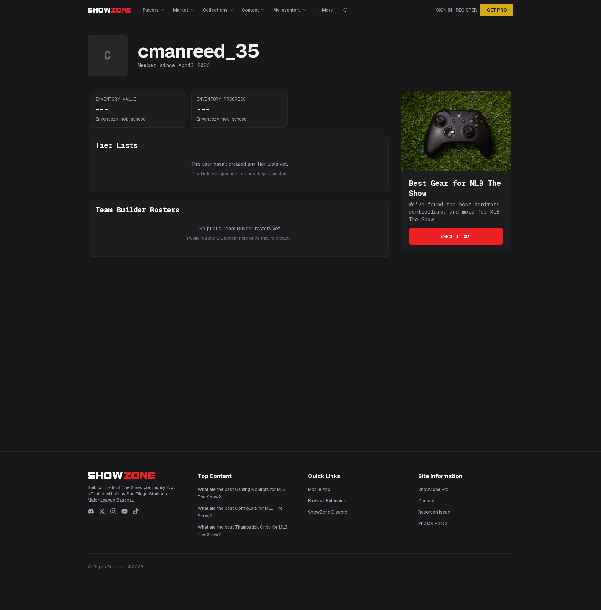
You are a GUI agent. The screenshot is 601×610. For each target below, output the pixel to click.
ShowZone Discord (327, 512)
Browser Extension (327, 500)
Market (180, 10)
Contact (426, 500)
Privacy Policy (432, 523)
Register (466, 10)
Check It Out (456, 236)
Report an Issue (434, 512)
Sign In (444, 10)
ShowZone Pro (433, 489)
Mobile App (319, 489)
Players (151, 10)
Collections (215, 10)
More (327, 10)
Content (250, 10)
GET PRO (497, 10)
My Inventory (287, 10)
